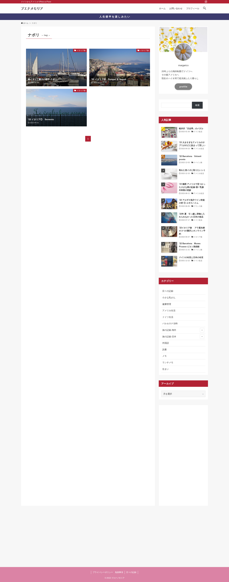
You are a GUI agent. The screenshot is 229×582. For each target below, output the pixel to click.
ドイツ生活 (167, 317)
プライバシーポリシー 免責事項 (108, 572)
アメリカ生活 (168, 310)
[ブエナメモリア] (32, 8)
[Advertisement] (183, 454)
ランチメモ (167, 362)
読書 (164, 349)
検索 (197, 105)
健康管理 (166, 304)
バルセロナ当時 (170, 323)
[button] (204, 8)
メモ (164, 356)
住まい (165, 369)
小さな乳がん (168, 297)
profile (183, 86)
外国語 (165, 343)
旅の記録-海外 (169, 330)
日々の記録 (167, 291)
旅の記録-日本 (169, 336)
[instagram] (206, 1)
